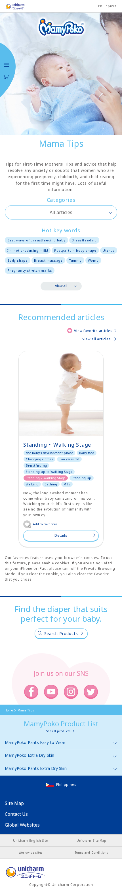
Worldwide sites (31, 853)
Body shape (17, 260)
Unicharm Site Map (91, 841)
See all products (58, 731)
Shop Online (6, 77)
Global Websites (22, 825)
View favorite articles (93, 330)
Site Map (14, 803)
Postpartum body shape (75, 250)
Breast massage (48, 260)
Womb (93, 260)
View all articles (96, 339)
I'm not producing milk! (27, 250)
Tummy (75, 260)
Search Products (61, 633)
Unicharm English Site (30, 841)
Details (61, 535)
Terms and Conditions (91, 853)
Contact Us (16, 814)
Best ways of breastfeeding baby (36, 240)
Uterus (109, 250)
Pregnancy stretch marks (29, 270)
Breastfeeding (84, 240)
